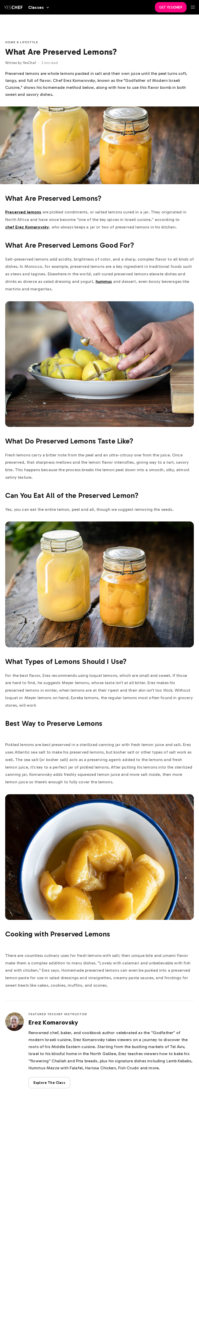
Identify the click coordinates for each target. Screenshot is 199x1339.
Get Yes (170, 7)
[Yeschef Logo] (13, 7)
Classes (36, 7)
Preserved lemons (23, 212)
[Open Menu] (193, 7)
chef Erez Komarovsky (27, 227)
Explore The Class (49, 1082)
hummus (104, 281)
